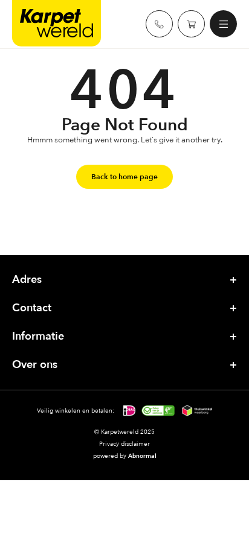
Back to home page (124, 177)
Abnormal (142, 456)
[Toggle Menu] (225, 24)
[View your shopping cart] (191, 23)
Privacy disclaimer (124, 443)
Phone (159, 23)
